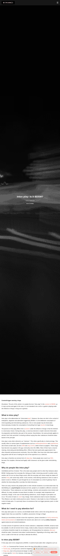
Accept (54, 552)
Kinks (32, 203)
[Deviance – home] (8, 2)
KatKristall (32, 200)
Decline (46, 552)
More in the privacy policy (50, 548)
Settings (38, 552)
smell (20, 497)
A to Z (28, 203)
